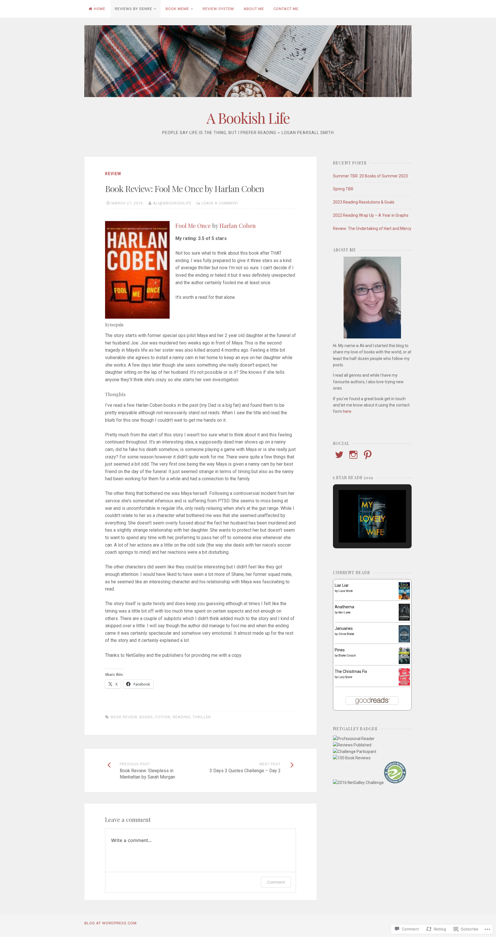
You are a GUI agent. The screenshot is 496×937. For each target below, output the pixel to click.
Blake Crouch (347, 655)
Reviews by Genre (133, 9)
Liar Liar (342, 585)
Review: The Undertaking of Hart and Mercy (372, 228)
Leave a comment (220, 203)
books (146, 717)
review (113, 173)
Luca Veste (345, 591)
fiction (162, 717)
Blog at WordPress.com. (111, 923)
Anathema (344, 607)
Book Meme (177, 9)
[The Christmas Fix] (404, 684)
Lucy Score (345, 677)
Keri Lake (344, 612)
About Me (254, 9)
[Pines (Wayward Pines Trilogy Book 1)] (404, 662)
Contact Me (286, 9)
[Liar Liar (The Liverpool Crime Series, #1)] (404, 598)
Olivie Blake (346, 634)
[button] (359, 527)
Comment (276, 882)
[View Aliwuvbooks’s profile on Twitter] (339, 454)
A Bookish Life (248, 117)
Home (99, 9)
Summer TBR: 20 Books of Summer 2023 (370, 176)
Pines (340, 650)
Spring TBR (343, 189)
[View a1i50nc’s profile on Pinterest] (367, 454)
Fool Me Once (193, 225)
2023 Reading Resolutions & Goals (363, 202)
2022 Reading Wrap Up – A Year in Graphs (370, 215)
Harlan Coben (238, 225)
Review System (218, 9)
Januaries (344, 628)
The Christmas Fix (351, 671)
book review (124, 717)
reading (181, 717)
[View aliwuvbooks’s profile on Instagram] (353, 454)
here (347, 411)
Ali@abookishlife (172, 203)
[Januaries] (404, 641)
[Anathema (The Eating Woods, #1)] (404, 619)
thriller (202, 717)
